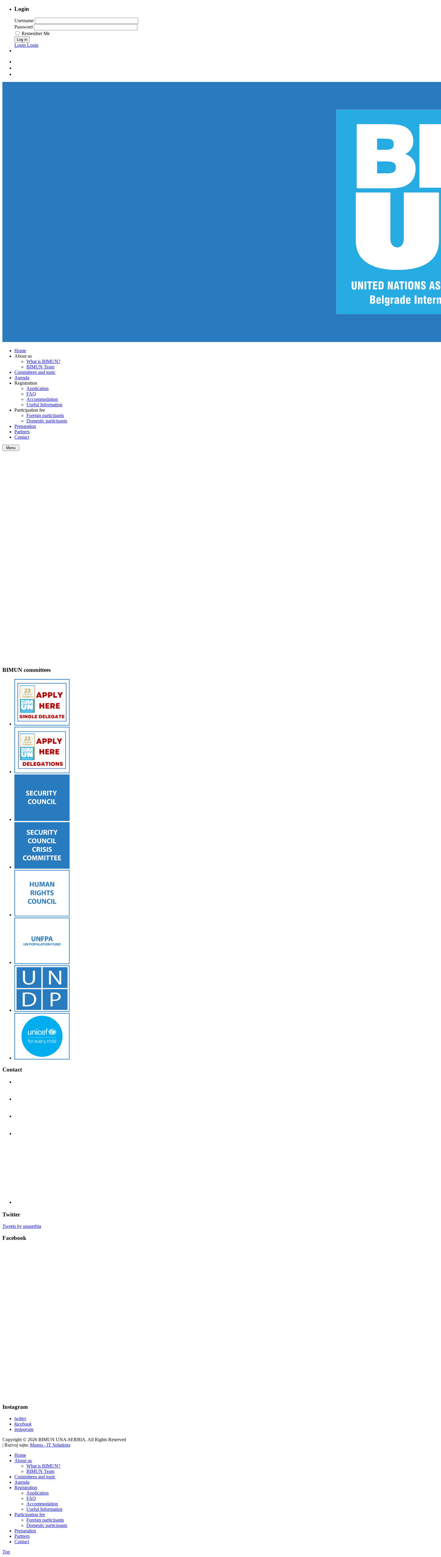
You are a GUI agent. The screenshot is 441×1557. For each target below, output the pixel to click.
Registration (25, 1487)
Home (20, 1455)
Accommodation (42, 1503)
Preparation (25, 1530)
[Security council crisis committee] (42, 867)
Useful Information (44, 1509)
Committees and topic (35, 1476)
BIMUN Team (40, 1471)
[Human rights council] (42, 914)
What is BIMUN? (43, 1465)
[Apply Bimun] (42, 723)
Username (24, 20)
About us (23, 1460)
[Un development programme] (42, 1010)
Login (20, 45)
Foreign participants (45, 1519)
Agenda (21, 1482)
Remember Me (36, 33)
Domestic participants (46, 1525)
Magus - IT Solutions (50, 1444)
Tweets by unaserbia (21, 1226)
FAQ (31, 1498)
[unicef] (42, 1057)
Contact (21, 1541)
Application (37, 1492)
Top (6, 1551)
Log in (22, 39)
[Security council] (42, 819)
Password (23, 26)
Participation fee (29, 1514)
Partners (22, 1536)
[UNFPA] (42, 962)
